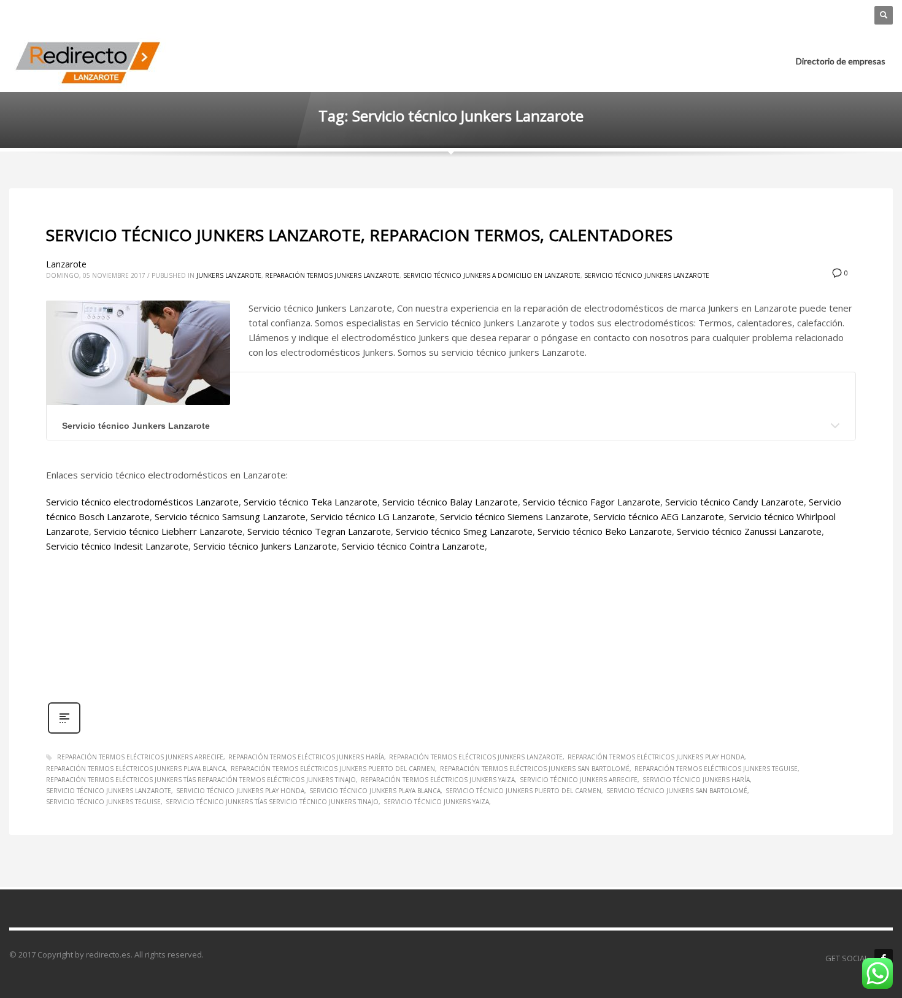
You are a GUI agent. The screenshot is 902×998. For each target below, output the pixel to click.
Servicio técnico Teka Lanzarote (310, 502)
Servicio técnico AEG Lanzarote (658, 516)
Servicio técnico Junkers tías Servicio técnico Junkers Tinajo (272, 801)
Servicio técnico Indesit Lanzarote (117, 546)
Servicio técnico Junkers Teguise (103, 801)
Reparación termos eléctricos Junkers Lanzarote (476, 757)
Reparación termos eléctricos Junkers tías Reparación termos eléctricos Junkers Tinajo (201, 779)
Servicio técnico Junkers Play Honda (240, 790)
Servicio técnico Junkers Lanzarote (646, 275)
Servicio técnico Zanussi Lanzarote (749, 531)
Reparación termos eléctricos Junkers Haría (306, 757)
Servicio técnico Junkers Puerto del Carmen (523, 790)
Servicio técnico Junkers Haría (696, 779)
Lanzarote (66, 264)
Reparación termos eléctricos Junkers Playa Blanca (136, 768)
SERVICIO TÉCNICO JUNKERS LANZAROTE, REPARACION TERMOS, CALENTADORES (359, 235)
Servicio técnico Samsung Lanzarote (230, 516)
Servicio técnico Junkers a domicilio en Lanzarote (491, 275)
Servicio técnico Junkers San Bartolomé (676, 790)
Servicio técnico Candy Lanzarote (734, 502)
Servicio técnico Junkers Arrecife (579, 779)
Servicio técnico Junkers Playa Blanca (375, 790)
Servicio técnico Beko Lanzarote (605, 531)
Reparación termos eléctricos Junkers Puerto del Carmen (333, 768)
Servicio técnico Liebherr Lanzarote (168, 531)
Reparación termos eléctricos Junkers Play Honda (656, 757)
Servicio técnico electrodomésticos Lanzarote (142, 502)
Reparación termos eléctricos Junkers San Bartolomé (535, 768)
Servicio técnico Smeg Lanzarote (464, 531)
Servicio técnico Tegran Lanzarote (319, 531)
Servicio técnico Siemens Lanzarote (514, 516)
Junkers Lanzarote (228, 275)
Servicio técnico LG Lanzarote (372, 516)
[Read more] (64, 732)
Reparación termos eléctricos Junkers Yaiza (438, 779)
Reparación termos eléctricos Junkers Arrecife (140, 757)
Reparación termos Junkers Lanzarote (332, 275)
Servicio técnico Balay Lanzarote (450, 502)
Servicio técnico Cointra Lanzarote (413, 546)
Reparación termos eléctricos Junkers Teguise (716, 768)
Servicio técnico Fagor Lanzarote (591, 502)
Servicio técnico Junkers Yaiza (436, 801)
